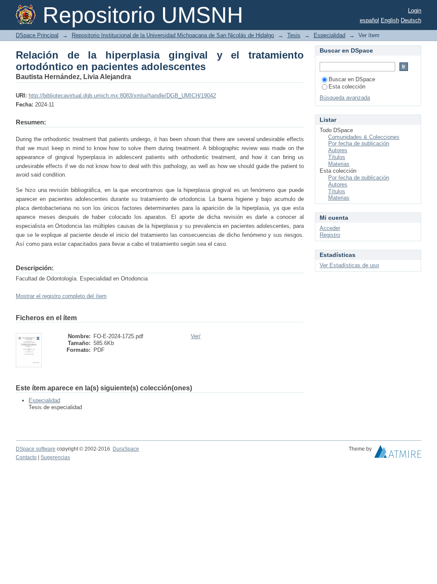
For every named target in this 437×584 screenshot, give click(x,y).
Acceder (330, 228)
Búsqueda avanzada (345, 97)
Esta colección (347, 86)
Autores (337, 150)
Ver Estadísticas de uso (349, 265)
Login (414, 10)
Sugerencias (55, 457)
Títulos (336, 157)
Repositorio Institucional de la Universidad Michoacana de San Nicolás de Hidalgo (173, 35)
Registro (330, 235)
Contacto (26, 457)
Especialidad (329, 35)
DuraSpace (126, 449)
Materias (339, 164)
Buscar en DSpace (352, 79)
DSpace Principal (37, 35)
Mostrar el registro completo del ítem (61, 296)
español (369, 20)
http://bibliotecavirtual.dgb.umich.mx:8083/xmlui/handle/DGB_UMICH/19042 (122, 95)
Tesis (293, 35)
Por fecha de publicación (358, 143)
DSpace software (35, 449)
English (390, 20)
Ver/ (196, 336)
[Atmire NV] (397, 454)
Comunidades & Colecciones (363, 137)
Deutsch (411, 20)
